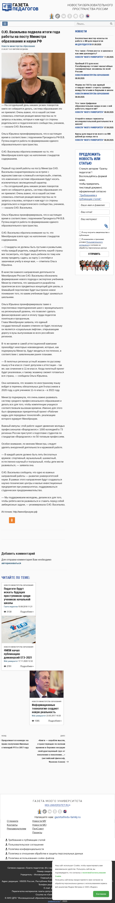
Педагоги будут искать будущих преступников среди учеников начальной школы (17, 596)
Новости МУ (39, 821)
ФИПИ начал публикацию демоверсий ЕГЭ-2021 (18, 654)
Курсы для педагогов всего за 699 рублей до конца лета (92, 135)
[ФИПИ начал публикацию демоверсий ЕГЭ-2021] (18, 642)
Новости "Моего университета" (89, 57)
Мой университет (11, 661)
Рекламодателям (16, 828)
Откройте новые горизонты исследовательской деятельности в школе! (94, 121)
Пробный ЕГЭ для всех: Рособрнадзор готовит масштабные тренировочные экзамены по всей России (94, 67)
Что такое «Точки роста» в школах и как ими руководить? (94, 52)
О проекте (12, 821)
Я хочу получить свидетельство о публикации (94, 233)
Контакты (12, 825)
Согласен (101, 894)
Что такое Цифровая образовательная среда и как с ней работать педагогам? (93, 106)
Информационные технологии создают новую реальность (45, 708)
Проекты (37, 832)
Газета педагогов (11, 607)
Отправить (94, 254)
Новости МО (39, 825)
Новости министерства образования (18, 46)
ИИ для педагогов (83, 45)
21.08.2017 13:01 (6, 49)
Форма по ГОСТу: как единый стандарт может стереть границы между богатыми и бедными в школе (94, 87)
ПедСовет (38, 828)
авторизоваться (11, 563)
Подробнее (26, 612)
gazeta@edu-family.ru (68, 817)
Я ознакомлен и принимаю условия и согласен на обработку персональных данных (93, 243)
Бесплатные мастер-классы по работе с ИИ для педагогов (91, 39)
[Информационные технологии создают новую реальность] (46, 697)
